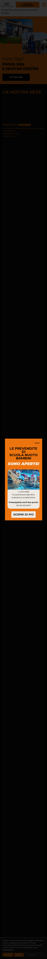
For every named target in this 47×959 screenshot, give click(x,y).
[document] (23, 479)
